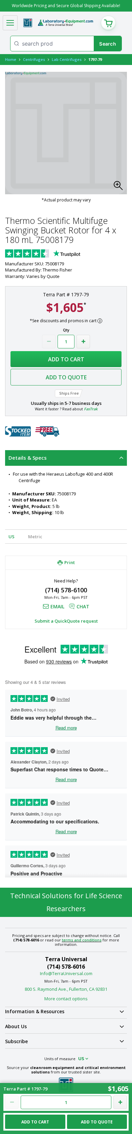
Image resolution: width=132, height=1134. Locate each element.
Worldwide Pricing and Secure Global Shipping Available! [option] (66, 6)
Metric (35, 536)
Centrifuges (34, 59)
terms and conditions (82, 939)
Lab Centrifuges (67, 59)
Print (69, 563)
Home (10, 59)
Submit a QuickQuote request (66, 621)
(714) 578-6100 (66, 590)
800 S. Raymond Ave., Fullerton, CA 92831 (66, 989)
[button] (120, 187)
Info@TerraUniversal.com (66, 973)
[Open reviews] (56, 254)
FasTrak (90, 408)
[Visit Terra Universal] (27, 22)
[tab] (66, 458)
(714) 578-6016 (66, 966)
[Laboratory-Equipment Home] (65, 22)
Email (57, 606)
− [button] (49, 341)
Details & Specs (27, 457)
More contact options (66, 999)
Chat (82, 606)
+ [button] (83, 341)
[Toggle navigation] (10, 22)
